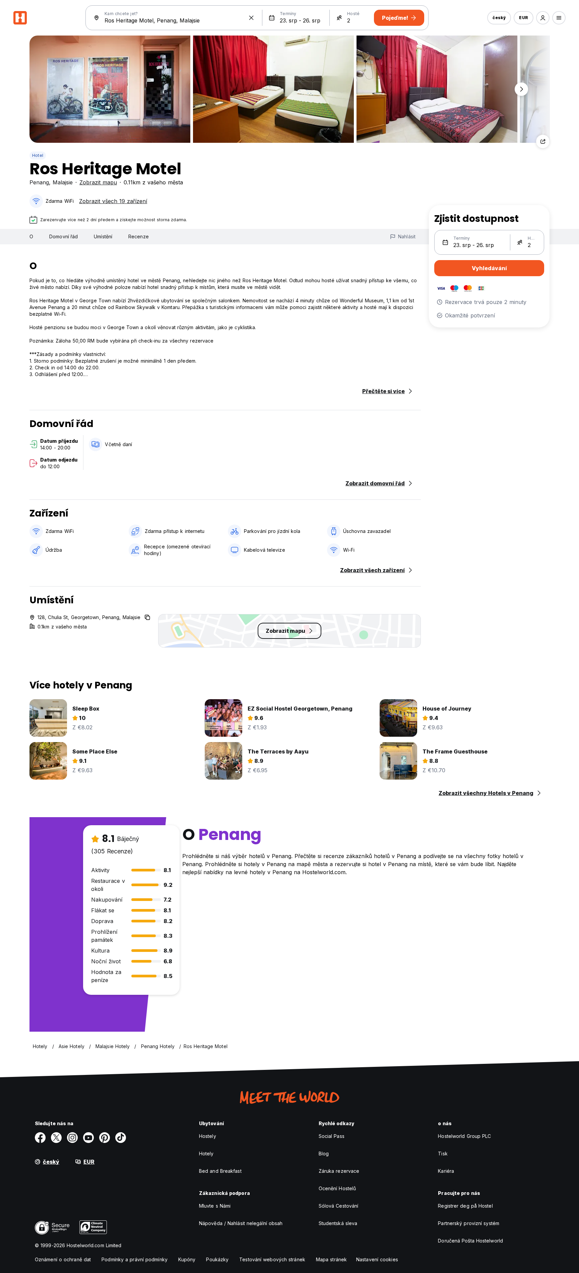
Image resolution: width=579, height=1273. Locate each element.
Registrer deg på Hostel (465, 1206)
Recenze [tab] (138, 236)
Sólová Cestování (339, 1206)
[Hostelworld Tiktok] (120, 1137)
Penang (39, 182)
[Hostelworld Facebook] (40, 1137)
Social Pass (331, 1136)
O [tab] (31, 236)
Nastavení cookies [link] (377, 1259)
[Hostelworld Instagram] (72, 1137)
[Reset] (251, 18)
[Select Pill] (543, 17)
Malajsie (63, 182)
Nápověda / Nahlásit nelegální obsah (241, 1223)
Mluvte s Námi (215, 1206)
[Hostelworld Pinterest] (104, 1137)
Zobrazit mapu (98, 182)
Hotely (206, 1153)
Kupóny (187, 1259)
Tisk (442, 1153)
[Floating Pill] (521, 89)
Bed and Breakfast (220, 1171)
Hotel (37, 155)
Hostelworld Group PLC (464, 1136)
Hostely (207, 1136)
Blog (324, 1153)
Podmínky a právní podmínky (135, 1259)
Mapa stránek (331, 1259)
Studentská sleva (338, 1223)
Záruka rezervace (339, 1171)
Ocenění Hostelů (337, 1188)
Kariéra (446, 1171)
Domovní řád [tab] (63, 236)
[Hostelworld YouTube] (88, 1137)
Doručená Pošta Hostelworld (470, 1241)
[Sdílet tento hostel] (543, 141)
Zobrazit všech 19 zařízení (113, 201)
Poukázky (217, 1259)
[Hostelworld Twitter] (56, 1137)
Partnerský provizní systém (468, 1223)
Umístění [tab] (103, 236)
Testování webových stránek (272, 1259)
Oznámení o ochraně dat (63, 1259)
